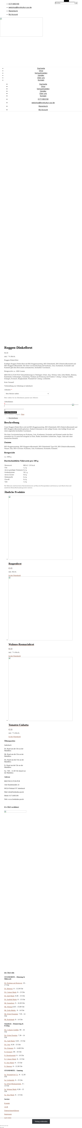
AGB (6, 1107)
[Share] (3, 1125)
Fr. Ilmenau (8, 1066)
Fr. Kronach (8, 1052)
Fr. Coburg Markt (10, 1059)
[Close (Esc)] (1, 1125)
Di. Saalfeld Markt (10, 999)
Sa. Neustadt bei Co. (11, 1075)
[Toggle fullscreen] (5, 1125)
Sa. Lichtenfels (9, 1080)
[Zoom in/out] (7, 1125)
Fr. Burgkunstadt (10, 1055)
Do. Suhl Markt (9, 1041)
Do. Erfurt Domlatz (10, 1035)
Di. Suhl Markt (9, 996)
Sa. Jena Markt (9, 1095)
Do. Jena (7, 1045)
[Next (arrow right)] (3, 1127)
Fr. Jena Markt (9, 1063)
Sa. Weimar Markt (10, 1089)
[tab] (43, 418)
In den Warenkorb (10, 412)
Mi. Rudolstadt (9, 1019)
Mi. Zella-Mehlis (10, 1010)
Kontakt (41, 80)
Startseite (41, 68)
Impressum (8, 1114)
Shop (41, 70)
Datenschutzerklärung (11, 1110)
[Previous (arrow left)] (1, 1127)
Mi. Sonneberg (9, 1003)
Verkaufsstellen (41, 73)
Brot (22, 414)
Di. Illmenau (8, 989)
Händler (41, 75)
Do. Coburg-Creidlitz (11, 1030)
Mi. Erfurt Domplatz (11, 1014)
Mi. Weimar (8, 1007)
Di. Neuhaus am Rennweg (13, 983)
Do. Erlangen (8, 1048)
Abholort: (8, 390)
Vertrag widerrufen (41, 1121)
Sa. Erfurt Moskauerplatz (13, 1084)
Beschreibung (13, 418)
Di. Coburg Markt (10, 992)
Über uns (41, 78)
